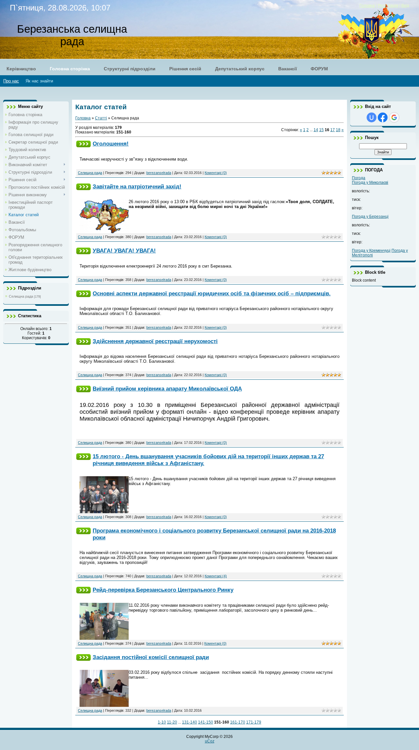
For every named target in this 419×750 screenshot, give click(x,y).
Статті (101, 118)
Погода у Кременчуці (371, 250)
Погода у (370, 182)
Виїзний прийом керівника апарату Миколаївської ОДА (167, 388)
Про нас (11, 80)
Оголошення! (111, 143)
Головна (367, 5)
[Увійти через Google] (394, 117)
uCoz (209, 741)
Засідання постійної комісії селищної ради (151, 657)
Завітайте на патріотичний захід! (137, 186)
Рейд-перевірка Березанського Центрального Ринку (163, 589)
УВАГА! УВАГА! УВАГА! (124, 250)
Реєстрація (388, 5)
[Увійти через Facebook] (383, 117)
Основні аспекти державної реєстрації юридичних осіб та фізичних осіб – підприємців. (212, 293)
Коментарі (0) (216, 173)
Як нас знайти (39, 80)
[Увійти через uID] (371, 117)
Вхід (405, 5)
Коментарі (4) (216, 576)
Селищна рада (21, 296)
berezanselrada (158, 173)
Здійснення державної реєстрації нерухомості (155, 341)
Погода (358, 178)
